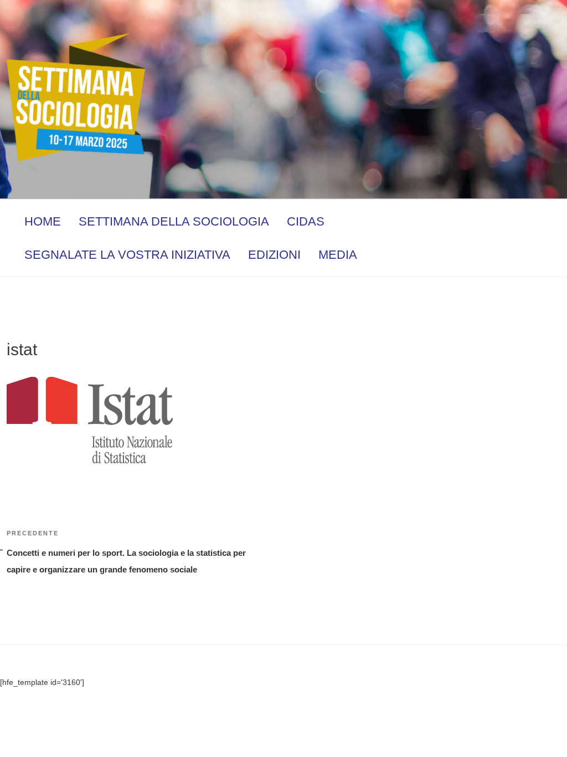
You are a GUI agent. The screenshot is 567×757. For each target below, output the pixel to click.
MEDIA (337, 255)
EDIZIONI (274, 255)
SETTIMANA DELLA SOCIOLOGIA (174, 221)
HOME (42, 221)
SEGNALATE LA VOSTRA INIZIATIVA (127, 255)
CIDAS (305, 221)
